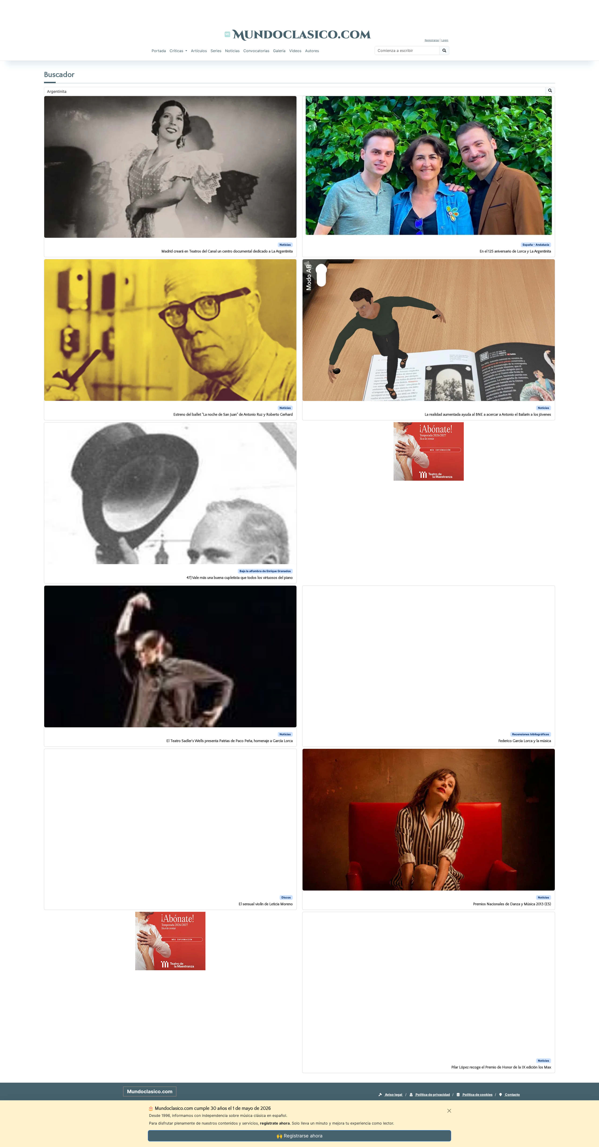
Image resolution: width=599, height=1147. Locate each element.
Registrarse (432, 40)
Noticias (232, 50)
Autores (312, 50)
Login (444, 40)
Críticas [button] (177, 50)
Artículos (199, 50)
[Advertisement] (299, 10)
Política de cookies (477, 1095)
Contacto (512, 1095)
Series (216, 50)
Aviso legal (393, 1095)
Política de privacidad (432, 1095)
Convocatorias (256, 50)
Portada (159, 50)
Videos (295, 50)
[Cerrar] (449, 1111)
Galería (279, 50)
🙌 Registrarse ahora (299, 1136)
